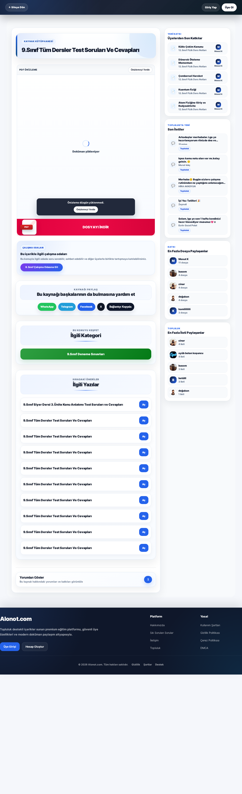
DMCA (204, 647)
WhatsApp (47, 306)
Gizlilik (136, 664)
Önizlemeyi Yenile (140, 69)
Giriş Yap (211, 7)
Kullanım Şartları (210, 625)
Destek (159, 664)
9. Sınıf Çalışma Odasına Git (41, 267)
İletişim (154, 640)
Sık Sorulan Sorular (161, 632)
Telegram (67, 306)
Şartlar (147, 664)
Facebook (86, 306)
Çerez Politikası (209, 640)
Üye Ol (229, 7)
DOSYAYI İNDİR (96, 227)
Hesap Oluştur (35, 646)
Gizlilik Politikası (210, 632)
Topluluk (184, 149)
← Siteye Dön (17, 7)
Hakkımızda (157, 625)
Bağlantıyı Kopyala (120, 306)
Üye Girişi (10, 646)
